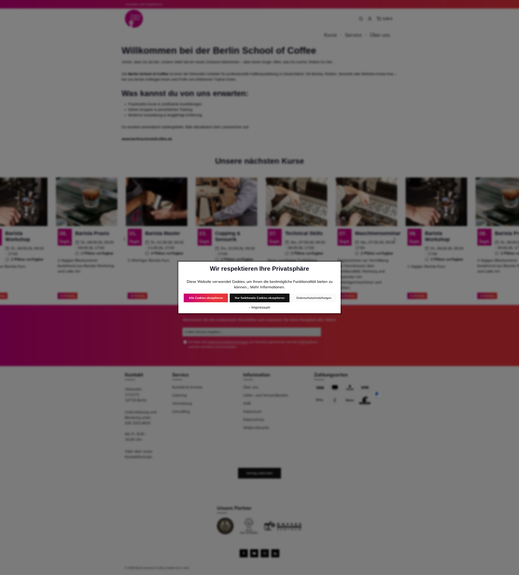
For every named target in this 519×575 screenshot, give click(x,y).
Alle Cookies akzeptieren (206, 298)
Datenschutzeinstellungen (313, 298)
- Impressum (259, 307)
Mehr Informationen (267, 287)
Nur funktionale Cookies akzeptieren (259, 298)
